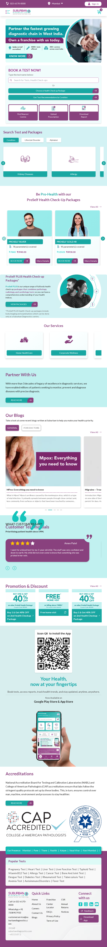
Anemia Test (15, 881)
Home (35, 899)
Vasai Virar (75, 850)
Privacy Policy (53, 916)
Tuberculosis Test (73, 877)
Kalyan (64, 850)
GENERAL (12, 427)
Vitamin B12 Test (17, 873)
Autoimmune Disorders (37, 881)
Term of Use (52, 920)
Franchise (51, 899)
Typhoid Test (86, 869)
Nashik (54, 850)
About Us (36, 904)
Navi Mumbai (90, 850)
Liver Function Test (66, 869)
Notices (65, 911)
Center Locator (50, 906)
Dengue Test (15, 877)
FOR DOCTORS (31, 427)
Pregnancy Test (17, 869)
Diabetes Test (32, 877)
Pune (37, 850)
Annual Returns (65, 906)
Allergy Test (36, 873)
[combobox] (53, 80)
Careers (35, 908)
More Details (43, 261)
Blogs (34, 917)
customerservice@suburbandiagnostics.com (18, 920)
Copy (9, 606)
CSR (63, 899)
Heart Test (34, 869)
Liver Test (48, 869)
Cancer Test (52, 873)
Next (93, 58)
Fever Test (58, 881)
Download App (88, 919)
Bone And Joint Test (73, 873)
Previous (86, 58)
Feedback (89, 910)
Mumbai (27, 850)
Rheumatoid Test (51, 877)
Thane (45, 850)
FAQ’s (49, 911)
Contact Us (37, 913)
